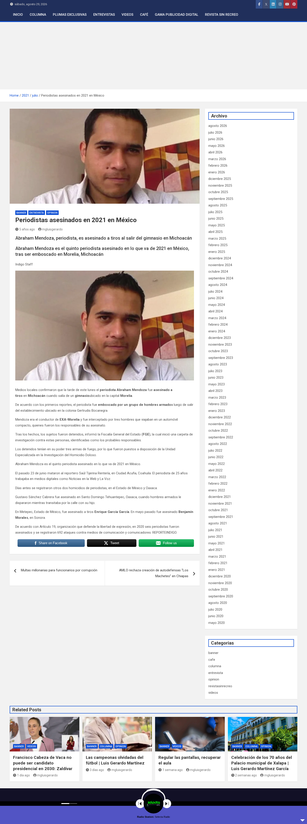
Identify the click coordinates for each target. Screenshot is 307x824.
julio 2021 (215, 530)
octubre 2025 (218, 192)
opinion (52, 212)
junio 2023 (215, 378)
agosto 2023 (217, 364)
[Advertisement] (153, 55)
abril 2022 (215, 470)
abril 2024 (215, 311)
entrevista (36, 212)
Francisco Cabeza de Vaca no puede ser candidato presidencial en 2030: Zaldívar (42, 763)
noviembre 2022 (220, 424)
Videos (127, 15)
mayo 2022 (216, 464)
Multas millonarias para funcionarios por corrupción (59, 570)
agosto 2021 (217, 523)
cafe (211, 660)
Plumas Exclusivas (70, 15)
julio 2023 (215, 371)
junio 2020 (215, 616)
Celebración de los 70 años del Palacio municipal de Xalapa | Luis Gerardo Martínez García (261, 763)
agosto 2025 (217, 205)
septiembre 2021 (220, 517)
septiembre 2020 (220, 596)
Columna (38, 15)
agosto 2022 (217, 444)
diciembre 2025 (219, 179)
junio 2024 (215, 298)
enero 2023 (216, 411)
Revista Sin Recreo (221, 15)
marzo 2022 (217, 477)
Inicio (18, 15)
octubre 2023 (218, 351)
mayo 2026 (216, 146)
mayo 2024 (216, 305)
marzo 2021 (217, 556)
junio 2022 (215, 457)
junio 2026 (215, 139)
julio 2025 (215, 212)
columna (214, 666)
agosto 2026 (217, 126)
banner (21, 212)
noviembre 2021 (220, 503)
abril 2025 (215, 232)
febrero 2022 (217, 484)
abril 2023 (215, 391)
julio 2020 (215, 610)
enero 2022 (216, 490)
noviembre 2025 (220, 185)
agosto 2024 (217, 285)
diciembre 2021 (219, 497)
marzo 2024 (217, 318)
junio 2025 (215, 218)
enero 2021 (216, 570)
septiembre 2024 (220, 278)
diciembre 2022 (219, 417)
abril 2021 (215, 550)
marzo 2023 (217, 397)
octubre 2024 (218, 272)
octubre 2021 (218, 510)
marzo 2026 (217, 159)
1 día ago (23, 775)
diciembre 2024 (219, 258)
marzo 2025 (217, 238)
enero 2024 (216, 331)
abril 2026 (215, 152)
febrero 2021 (217, 563)
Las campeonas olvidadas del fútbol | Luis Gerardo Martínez (115, 760)
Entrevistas (104, 15)
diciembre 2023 (219, 338)
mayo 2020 (216, 623)
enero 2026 (216, 172)
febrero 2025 (217, 245)
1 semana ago (172, 770)
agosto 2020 (217, 603)
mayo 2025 (216, 225)
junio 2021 (215, 537)
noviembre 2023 (220, 344)
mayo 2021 (216, 543)
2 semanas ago (246, 775)
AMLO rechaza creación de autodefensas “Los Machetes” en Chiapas (153, 573)
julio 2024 (215, 291)
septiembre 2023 (220, 358)
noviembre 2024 (220, 265)
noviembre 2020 (220, 583)
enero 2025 (216, 252)
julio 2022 (215, 450)
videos (213, 693)
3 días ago (97, 770)
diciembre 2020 (219, 576)
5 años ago (27, 229)
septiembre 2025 (220, 199)
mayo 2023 (216, 384)
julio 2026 (215, 132)
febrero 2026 (217, 165)
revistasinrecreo (220, 686)
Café (144, 15)
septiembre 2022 (220, 437)
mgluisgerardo (52, 229)
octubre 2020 (218, 590)
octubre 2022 (218, 431)
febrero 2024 (217, 325)
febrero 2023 (217, 404)
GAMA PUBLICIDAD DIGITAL (176, 15)
